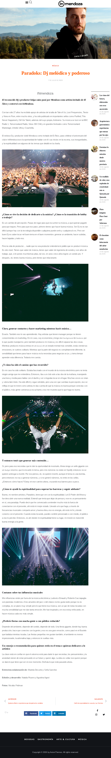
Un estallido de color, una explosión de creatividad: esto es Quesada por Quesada (104, 187)
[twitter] (104, 715)
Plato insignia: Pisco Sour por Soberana (103, 216)
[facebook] (97, 711)
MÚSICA (55, 66)
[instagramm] (96, 715)
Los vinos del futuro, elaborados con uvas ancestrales (104, 102)
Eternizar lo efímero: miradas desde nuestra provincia (104, 155)
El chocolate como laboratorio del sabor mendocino (104, 242)
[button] (27, 2)
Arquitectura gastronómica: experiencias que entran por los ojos (104, 128)
